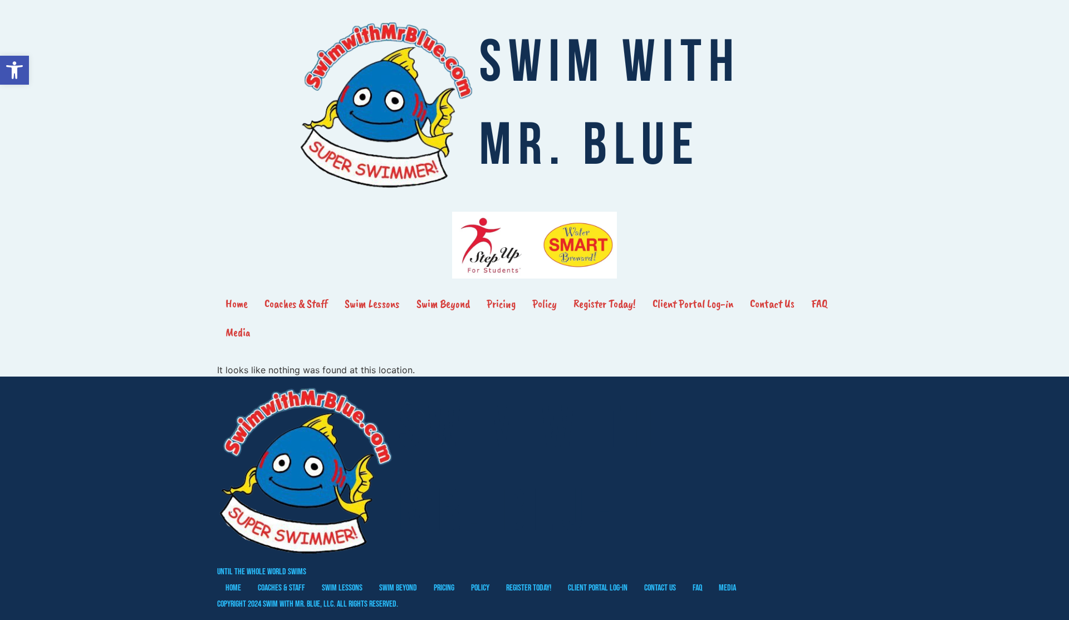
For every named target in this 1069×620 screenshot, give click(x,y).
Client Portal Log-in (693, 303)
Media (238, 332)
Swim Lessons (372, 303)
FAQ (819, 303)
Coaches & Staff (296, 303)
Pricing (501, 303)
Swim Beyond (443, 303)
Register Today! (604, 303)
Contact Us (772, 303)
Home (236, 303)
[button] (14, 70)
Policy (544, 303)
